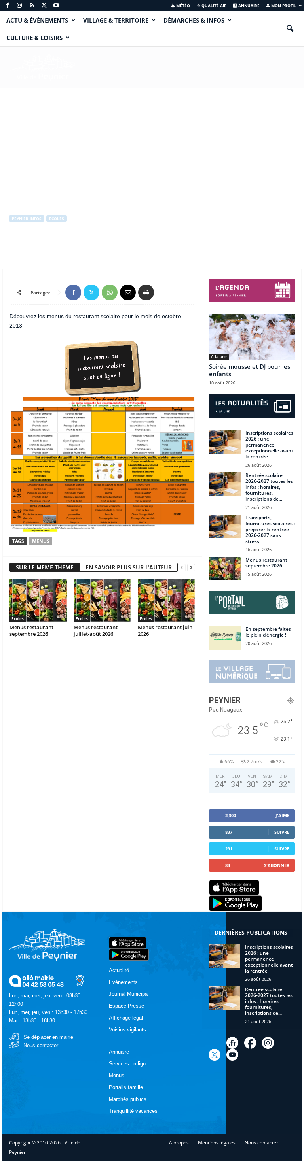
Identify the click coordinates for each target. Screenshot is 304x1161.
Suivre (281, 832)
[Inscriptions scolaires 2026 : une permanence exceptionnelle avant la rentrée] (225, 442)
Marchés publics (127, 1099)
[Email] (128, 292)
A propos (179, 1142)
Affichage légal (126, 1018)
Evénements (123, 982)
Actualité (119, 970)
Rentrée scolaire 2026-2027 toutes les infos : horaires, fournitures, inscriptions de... (269, 487)
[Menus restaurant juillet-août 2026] (102, 600)
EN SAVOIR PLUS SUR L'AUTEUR (129, 567)
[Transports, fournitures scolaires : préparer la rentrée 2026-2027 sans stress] (225, 526)
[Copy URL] (164, 292)
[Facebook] (7, 5)
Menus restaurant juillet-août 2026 (96, 630)
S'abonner (276, 865)
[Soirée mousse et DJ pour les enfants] (252, 337)
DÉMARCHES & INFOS (193, 20)
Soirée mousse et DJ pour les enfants (249, 370)
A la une (219, 356)
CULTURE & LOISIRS (34, 37)
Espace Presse (126, 1006)
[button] (289, 29)
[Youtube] (56, 5)
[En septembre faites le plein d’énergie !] (225, 638)
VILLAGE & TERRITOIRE (115, 20)
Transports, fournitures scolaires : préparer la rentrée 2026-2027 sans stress (270, 529)
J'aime (282, 815)
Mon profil (283, 5)
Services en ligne (128, 1064)
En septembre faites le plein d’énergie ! (268, 632)
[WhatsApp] (110, 292)
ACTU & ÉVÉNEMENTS (37, 20)
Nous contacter (40, 1045)
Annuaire (248, 5)
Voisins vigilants (127, 1030)
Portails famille (126, 1087)
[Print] (146, 292)
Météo (182, 5)
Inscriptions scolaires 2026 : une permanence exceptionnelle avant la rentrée (269, 445)
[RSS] (31, 5)
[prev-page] (182, 568)
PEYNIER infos (27, 218)
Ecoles (56, 218)
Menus (40, 541)
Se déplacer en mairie (48, 1037)
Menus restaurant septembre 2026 (31, 630)
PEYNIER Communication (44, 251)
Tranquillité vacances (133, 1111)
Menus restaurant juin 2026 (165, 630)
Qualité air (213, 5)
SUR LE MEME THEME (45, 567)
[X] (44, 5)
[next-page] (191, 568)
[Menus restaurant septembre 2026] (38, 600)
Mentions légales (217, 1142)
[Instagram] (19, 5)
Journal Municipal (129, 994)
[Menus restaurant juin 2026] (166, 600)
